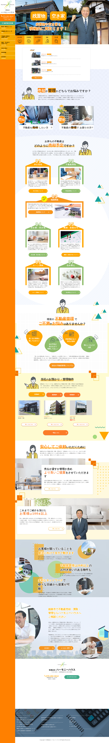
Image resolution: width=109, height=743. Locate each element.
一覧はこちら (37, 77)
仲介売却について (38, 191)
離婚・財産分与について (71, 254)
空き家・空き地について (38, 254)
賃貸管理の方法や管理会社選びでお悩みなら (52, 717)
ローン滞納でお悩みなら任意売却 (25, 724)
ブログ (70, 724)
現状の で (62, 319)
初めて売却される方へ (22, 717)
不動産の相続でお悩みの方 (47, 724)
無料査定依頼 (8, 23)
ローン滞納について (38, 292)
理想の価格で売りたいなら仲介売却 (25, 719)
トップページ (20, 712)
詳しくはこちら (52, 488)
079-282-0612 (8, 16)
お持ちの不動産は (54, 141)
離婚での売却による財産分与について (26, 728)
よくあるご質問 (65, 648)
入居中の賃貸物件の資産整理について (26, 730)
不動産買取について (70, 191)
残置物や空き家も (48, 24)
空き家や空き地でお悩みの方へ (49, 726)
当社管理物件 (44, 719)
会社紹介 (46, 648)
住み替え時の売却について (23, 726)
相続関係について (40, 212)
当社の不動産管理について (62, 365)
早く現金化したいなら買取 (23, 722)
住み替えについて (71, 292)
